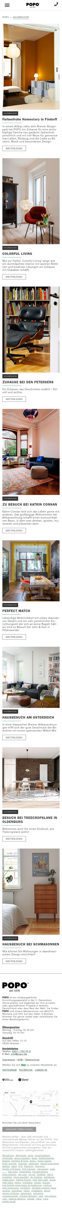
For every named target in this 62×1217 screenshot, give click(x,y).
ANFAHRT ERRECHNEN (19, 1129)
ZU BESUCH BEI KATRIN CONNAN (29, 504)
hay (4, 1172)
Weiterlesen (14, 149)
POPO (5, 17)
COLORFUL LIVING (17, 254)
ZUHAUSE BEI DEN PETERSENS (28, 382)
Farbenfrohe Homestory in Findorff (29, 119)
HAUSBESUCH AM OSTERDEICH (28, 717)
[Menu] (8, 5)
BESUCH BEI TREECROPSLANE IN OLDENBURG (29, 820)
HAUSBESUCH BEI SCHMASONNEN (30, 944)
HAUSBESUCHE (10, 113)
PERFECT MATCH (16, 611)
